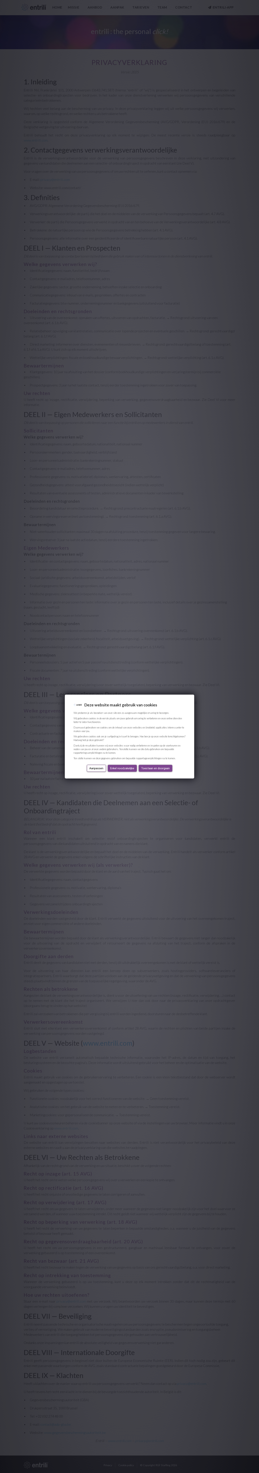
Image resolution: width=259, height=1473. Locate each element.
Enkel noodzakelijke (122, 768)
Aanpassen (96, 768)
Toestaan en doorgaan (155, 768)
